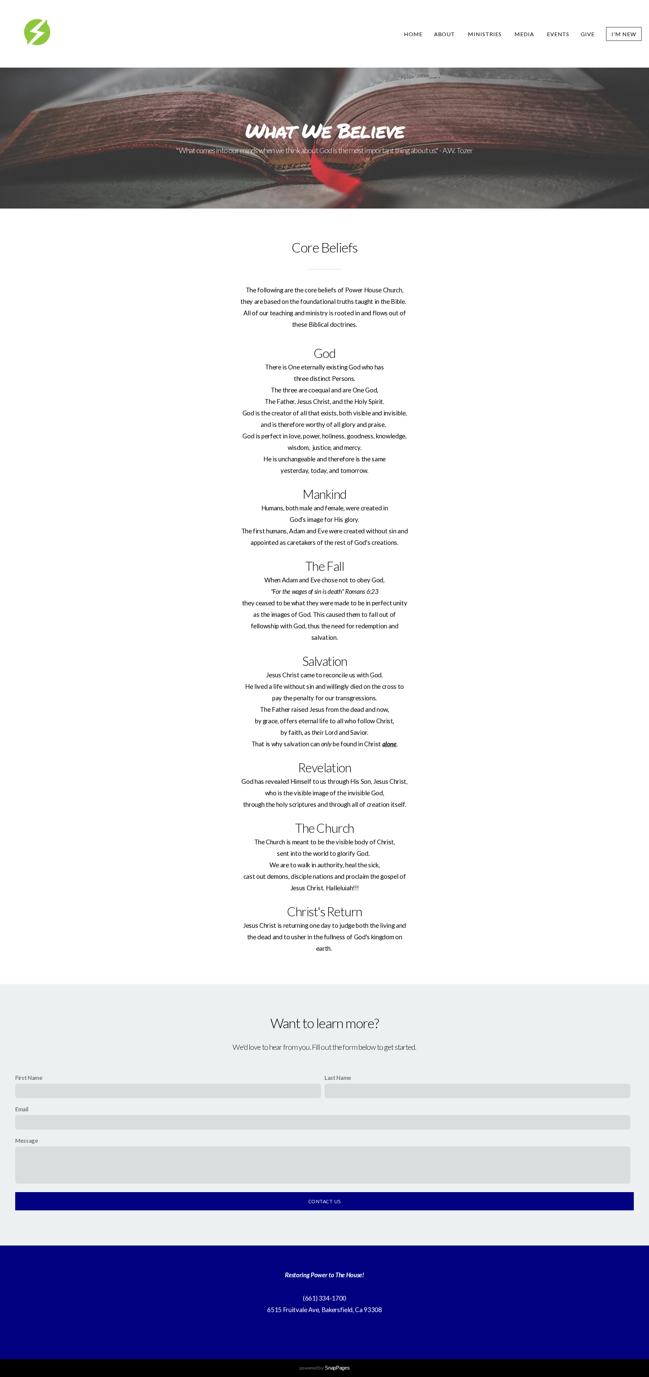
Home (413, 34)
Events (558, 34)
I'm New (623, 34)
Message (26, 1140)
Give (588, 34)
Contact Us (324, 1201)
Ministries (485, 34)
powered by (324, 1368)
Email (21, 1109)
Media (524, 34)
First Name (29, 1077)
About (445, 34)
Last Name (337, 1077)
